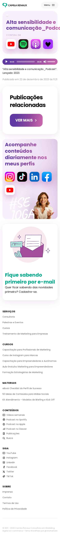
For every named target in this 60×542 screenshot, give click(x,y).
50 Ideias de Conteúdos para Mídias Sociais (25, 394)
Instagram (10, 177)
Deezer (48, 44)
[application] (30, 62)
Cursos (6, 328)
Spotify (23, 44)
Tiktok (22, 177)
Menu (47, 5)
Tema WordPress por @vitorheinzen (41, 530)
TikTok (9, 476)
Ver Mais (24, 120)
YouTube (11, 44)
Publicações (12, 433)
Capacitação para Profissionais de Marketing (26, 349)
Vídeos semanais (15, 415)
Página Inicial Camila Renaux (14, 5)
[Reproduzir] (6, 61)
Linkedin (34, 177)
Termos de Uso (10, 503)
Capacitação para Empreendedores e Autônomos (29, 361)
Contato (7, 497)
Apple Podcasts (36, 44)
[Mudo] (44, 61)
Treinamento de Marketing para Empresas (25, 333)
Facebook (47, 177)
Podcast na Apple (15, 424)
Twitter (10, 471)
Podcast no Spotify (16, 419)
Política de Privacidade (14, 508)
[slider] (51, 61)
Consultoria (8, 316)
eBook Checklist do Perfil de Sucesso (22, 388)
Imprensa (7, 491)
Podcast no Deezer (16, 428)
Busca (9, 438)
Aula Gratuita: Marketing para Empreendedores (27, 366)
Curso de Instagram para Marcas (20, 355)
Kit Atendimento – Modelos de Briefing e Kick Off (28, 399)
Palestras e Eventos (12, 322)
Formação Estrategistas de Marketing (22, 372)
